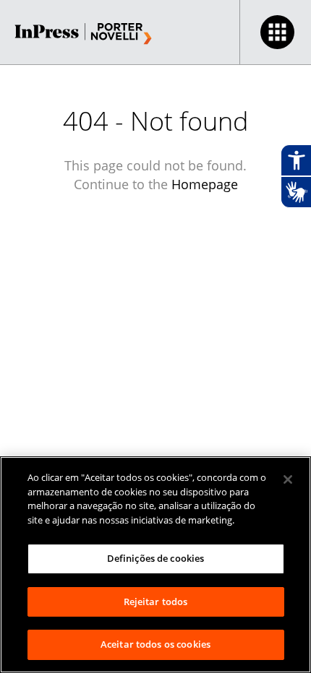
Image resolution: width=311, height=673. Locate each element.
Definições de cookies (156, 558)
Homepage (204, 184)
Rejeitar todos (156, 601)
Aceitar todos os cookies (155, 644)
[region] (155, 564)
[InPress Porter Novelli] (83, 34)
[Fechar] (288, 479)
